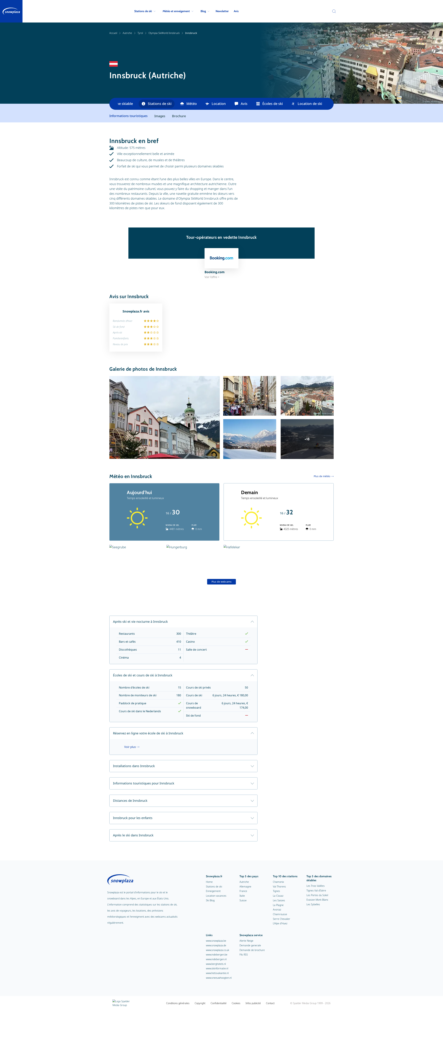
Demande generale (250, 945)
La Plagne (278, 905)
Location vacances (216, 895)
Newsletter (222, 11)
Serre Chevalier (281, 919)
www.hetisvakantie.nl (217, 973)
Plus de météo (322, 476)
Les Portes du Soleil (317, 895)
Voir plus (130, 747)
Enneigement (213, 891)
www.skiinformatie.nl (217, 968)
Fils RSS (243, 954)
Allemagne (245, 886)
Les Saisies (279, 900)
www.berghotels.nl (216, 964)
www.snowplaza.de (216, 945)
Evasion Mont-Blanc (317, 899)
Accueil (113, 33)
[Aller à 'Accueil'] (11, 11)
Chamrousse (280, 914)
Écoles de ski (272, 103)
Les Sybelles (313, 904)
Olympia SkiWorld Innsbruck (164, 33)
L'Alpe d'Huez (280, 923)
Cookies (236, 1003)
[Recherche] (333, 11)
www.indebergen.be (216, 954)
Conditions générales (177, 1003)
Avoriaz (277, 909)
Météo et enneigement (176, 11)
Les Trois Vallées (315, 885)
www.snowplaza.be (216, 940)
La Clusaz (278, 895)
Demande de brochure (252, 950)
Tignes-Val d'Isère (316, 890)
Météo (191, 103)
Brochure (179, 116)
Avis (236, 11)
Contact (270, 1003)
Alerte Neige (246, 940)
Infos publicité (253, 1003)
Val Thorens (279, 886)
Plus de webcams (221, 581)
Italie (242, 895)
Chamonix (278, 881)
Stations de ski (143, 11)
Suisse (243, 900)
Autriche (127, 33)
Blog (203, 11)
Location (219, 103)
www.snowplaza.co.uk (217, 950)
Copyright (200, 1003)
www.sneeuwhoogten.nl (219, 977)
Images (159, 116)
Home (209, 881)
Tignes (276, 891)
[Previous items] (113, 104)
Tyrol (140, 33)
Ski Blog (210, 900)
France (243, 891)
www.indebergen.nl (216, 959)
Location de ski (310, 103)
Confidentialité (219, 1003)
